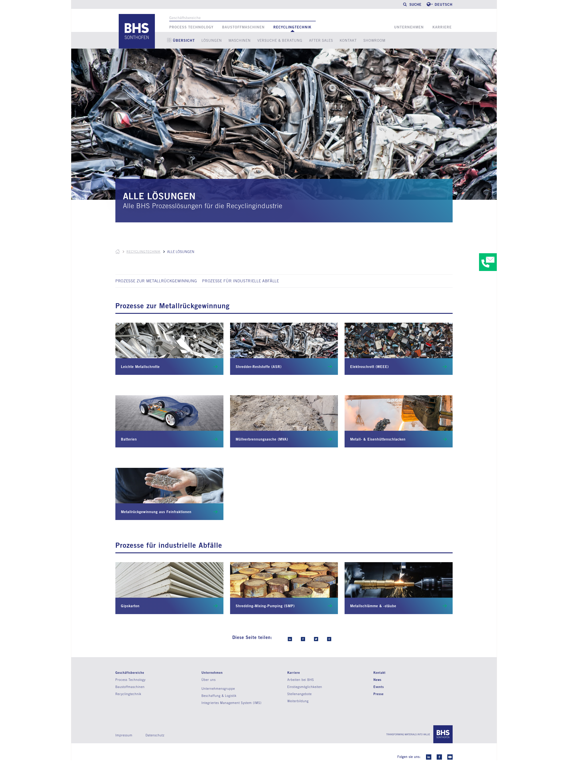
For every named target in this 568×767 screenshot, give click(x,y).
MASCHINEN (240, 40)
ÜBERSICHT (184, 40)
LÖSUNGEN (211, 40)
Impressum (123, 735)
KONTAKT (348, 40)
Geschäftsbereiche (185, 18)
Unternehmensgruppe (218, 688)
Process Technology (191, 27)
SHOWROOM (374, 40)
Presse (378, 694)
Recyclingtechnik (292, 27)
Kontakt (379, 672)
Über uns (208, 680)
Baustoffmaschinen (243, 27)
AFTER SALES (321, 40)
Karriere (442, 27)
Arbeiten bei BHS (300, 680)
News (377, 680)
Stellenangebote (299, 694)
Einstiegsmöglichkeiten (304, 687)
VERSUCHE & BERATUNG (279, 40)
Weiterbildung (298, 701)
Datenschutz (155, 735)
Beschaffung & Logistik (219, 696)
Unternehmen (409, 27)
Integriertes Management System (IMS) (231, 703)
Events (378, 687)
